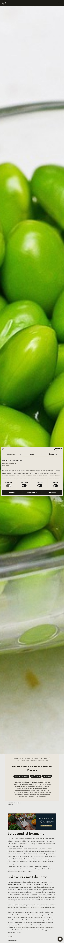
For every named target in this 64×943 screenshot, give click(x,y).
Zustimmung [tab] (11, 454)
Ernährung (44, 758)
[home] (4, 3)
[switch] (24, 485)
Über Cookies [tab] (53, 454)
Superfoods (22, 838)
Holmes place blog (31, 758)
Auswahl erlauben (32, 492)
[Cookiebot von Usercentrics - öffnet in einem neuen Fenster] (55, 449)
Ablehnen (11, 492)
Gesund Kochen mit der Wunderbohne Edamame (32, 760)
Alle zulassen (52, 492)
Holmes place (18, 758)
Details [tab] (32, 454)
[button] (59, 3)
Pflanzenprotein (41, 838)
